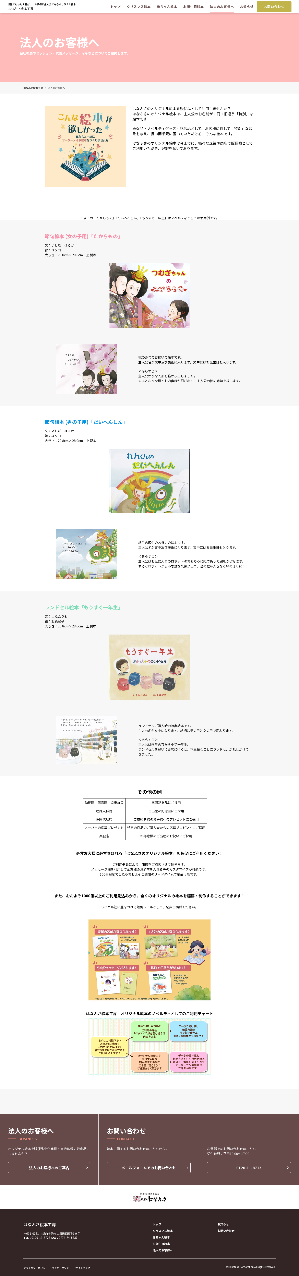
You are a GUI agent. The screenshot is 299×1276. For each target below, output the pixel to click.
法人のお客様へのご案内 (49, 1167)
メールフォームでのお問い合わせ (148, 1167)
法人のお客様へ (222, 6)
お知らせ (247, 6)
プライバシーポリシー (35, 1267)
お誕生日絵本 (193, 6)
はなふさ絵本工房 (21, 8)
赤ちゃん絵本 (167, 6)
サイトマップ (82, 1267)
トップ (115, 6)
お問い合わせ (274, 6)
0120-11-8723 (249, 1167)
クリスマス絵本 (139, 6)
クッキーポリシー (61, 1267)
